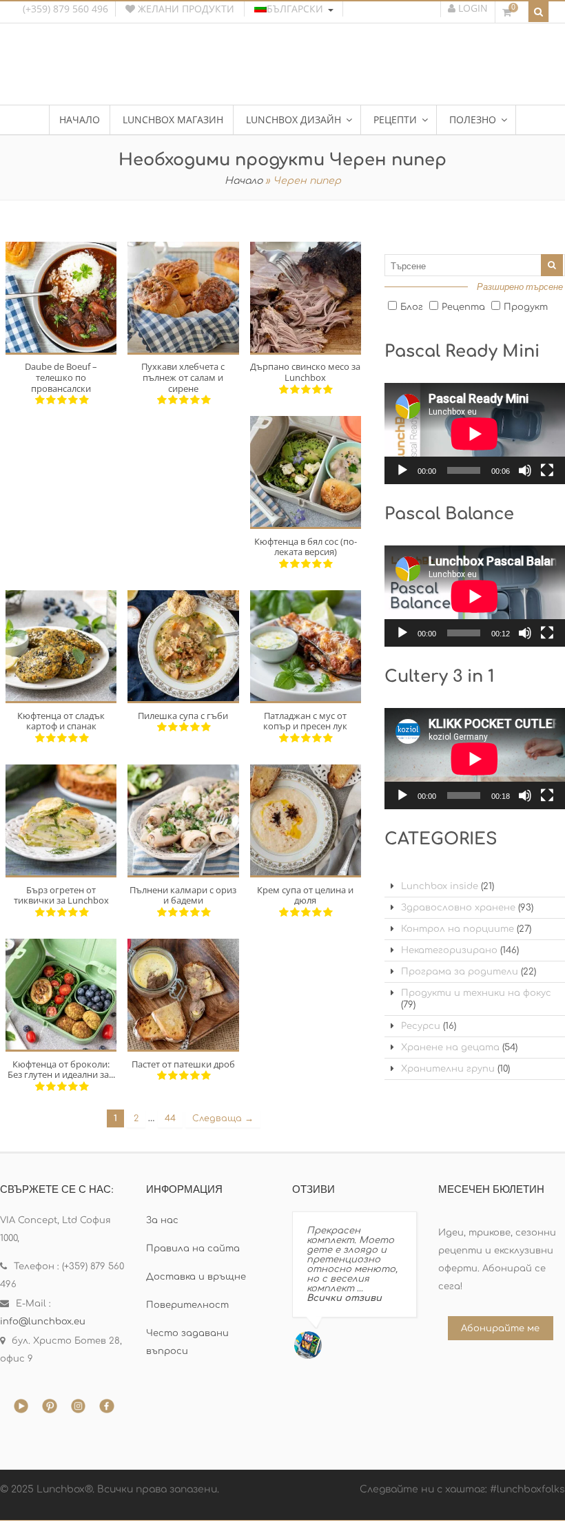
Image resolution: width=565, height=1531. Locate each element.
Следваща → (223, 1118)
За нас (162, 1220)
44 (170, 1118)
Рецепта (463, 307)
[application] (474, 433)
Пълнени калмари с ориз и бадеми (183, 895)
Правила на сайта (193, 1248)
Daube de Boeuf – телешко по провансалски (61, 377)
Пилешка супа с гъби (183, 715)
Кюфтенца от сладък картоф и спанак (61, 721)
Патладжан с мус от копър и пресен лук (305, 721)
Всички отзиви (344, 1298)
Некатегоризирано (449, 950)
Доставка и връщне (196, 1277)
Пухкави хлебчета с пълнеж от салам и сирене (183, 377)
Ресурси (420, 1026)
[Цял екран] (547, 470)
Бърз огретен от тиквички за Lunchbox (61, 895)
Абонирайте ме (500, 1328)
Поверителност (187, 1305)
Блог (411, 307)
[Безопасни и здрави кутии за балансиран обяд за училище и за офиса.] (282, 72)
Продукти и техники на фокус (476, 993)
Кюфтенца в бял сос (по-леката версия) (305, 547)
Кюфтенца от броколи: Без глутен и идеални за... (61, 1069)
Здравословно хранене (458, 908)
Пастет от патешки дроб (183, 1064)
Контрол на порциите (457, 929)
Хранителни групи (448, 1069)
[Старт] (402, 470)
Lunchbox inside (439, 886)
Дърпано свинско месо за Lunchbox (305, 372)
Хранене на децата (450, 1047)
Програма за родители (459, 972)
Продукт (526, 307)
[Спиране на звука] (525, 470)
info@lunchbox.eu (42, 1321)
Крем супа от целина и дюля (305, 895)
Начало (244, 181)
